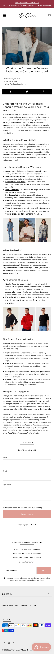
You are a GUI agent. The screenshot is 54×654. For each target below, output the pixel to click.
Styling (6, 84)
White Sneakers (12, 190)
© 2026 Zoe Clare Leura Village (14, 650)
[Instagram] (9, 643)
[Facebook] (4, 643)
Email (5, 471)
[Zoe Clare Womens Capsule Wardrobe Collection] (27, 243)
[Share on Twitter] (27, 91)
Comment (7, 485)
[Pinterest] (13, 643)
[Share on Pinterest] (43, 91)
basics (16, 117)
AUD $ (5, 619)
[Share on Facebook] (10, 91)
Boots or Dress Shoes (14, 200)
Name (5, 457)
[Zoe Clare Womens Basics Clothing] (27, 332)
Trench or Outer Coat (15, 208)
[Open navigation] (4, 15)
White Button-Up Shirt (14, 176)
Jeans (7, 171)
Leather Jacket (11, 195)
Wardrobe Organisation (18, 84)
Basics (5, 254)
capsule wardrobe (11, 144)
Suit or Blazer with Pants (15, 182)
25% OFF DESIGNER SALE (27, 2)
